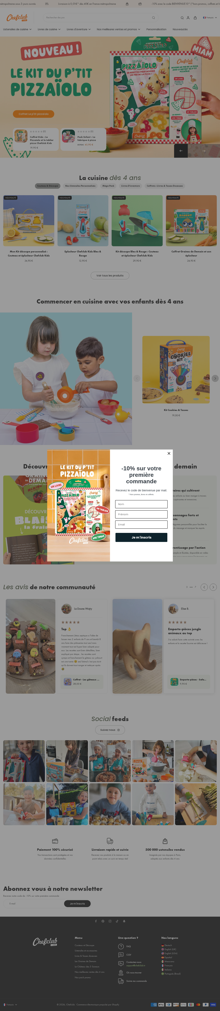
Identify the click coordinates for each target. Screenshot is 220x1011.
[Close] (169, 453)
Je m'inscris (141, 537)
